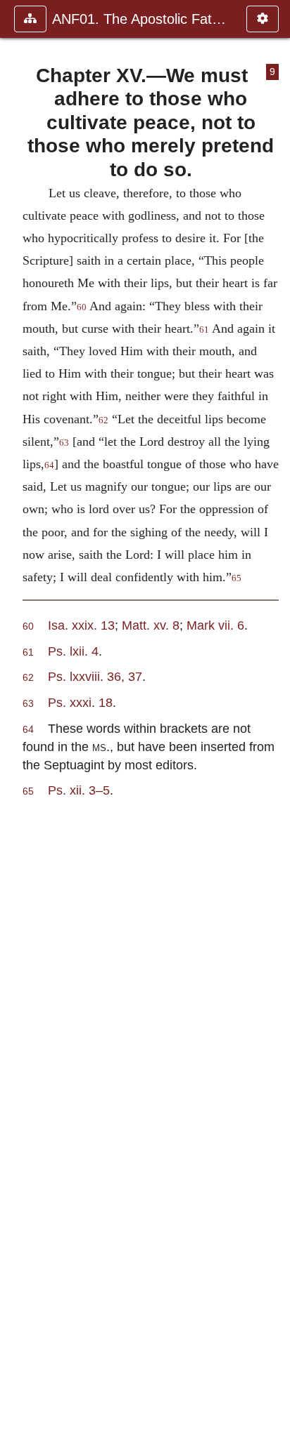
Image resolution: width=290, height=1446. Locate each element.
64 (49, 465)
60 (82, 307)
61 (204, 330)
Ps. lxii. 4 (73, 651)
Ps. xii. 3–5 (79, 790)
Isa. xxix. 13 (81, 625)
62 (103, 420)
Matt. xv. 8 (150, 625)
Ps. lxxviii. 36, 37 (95, 676)
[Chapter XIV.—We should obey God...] (16, 723)
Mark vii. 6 (215, 625)
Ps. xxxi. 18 (80, 702)
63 (64, 443)
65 (236, 578)
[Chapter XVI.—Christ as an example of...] (274, 723)
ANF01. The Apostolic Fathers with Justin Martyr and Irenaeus (142, 19)
